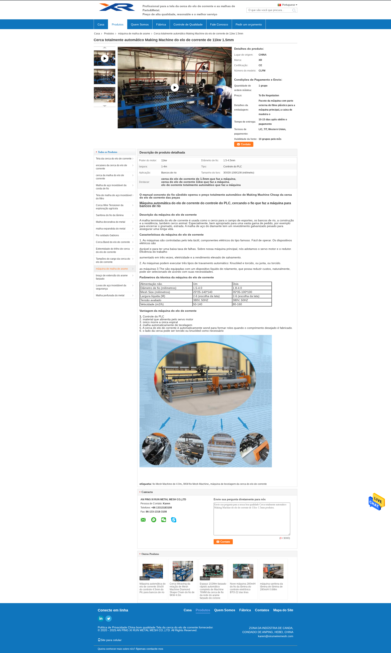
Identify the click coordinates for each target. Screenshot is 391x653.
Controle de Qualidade (188, 24)
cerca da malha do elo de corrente (110, 177)
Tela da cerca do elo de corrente (114, 158)
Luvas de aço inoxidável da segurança (111, 287)
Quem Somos (140, 24)
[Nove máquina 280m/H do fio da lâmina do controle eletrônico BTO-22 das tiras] (243, 571)
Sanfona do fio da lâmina (110, 215)
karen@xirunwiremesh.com (275, 636)
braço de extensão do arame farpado (112, 277)
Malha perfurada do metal (110, 295)
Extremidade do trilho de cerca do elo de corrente (113, 250)
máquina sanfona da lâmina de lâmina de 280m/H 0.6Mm (271, 586)
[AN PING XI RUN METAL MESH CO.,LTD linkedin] (101, 618)
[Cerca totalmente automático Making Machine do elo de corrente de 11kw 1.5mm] (104, 77)
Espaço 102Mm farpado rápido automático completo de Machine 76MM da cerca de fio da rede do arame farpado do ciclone (213, 590)
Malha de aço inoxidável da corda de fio (111, 187)
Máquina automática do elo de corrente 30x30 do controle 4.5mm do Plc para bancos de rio (152, 588)
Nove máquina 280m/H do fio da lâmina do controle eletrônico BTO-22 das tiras (243, 588)
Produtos (117, 24)
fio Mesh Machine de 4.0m (167, 484)
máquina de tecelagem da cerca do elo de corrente (238, 484)
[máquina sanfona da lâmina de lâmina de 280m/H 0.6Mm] (273, 571)
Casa (101, 24)
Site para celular (111, 640)
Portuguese (288, 4)
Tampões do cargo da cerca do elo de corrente (113, 260)
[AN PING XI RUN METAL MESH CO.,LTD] (116, 7)
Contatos (262, 610)
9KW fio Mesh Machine (196, 484)
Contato (246, 144)
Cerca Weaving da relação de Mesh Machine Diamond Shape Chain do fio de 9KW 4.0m (182, 589)
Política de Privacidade (112, 627)
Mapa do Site (283, 610)
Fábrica (161, 24)
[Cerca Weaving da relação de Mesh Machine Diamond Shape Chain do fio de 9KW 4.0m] (183, 571)
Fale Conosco (219, 24)
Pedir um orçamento (249, 24)
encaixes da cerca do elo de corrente (111, 167)
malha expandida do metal (110, 228)
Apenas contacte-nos (149, 648)
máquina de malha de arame (134, 33)
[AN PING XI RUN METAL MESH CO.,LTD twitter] (108, 618)
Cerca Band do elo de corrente (113, 242)
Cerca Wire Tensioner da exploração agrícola (109, 207)
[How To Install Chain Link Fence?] (175, 87)
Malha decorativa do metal (110, 222)
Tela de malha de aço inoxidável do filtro (114, 197)
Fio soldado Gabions (107, 235)
